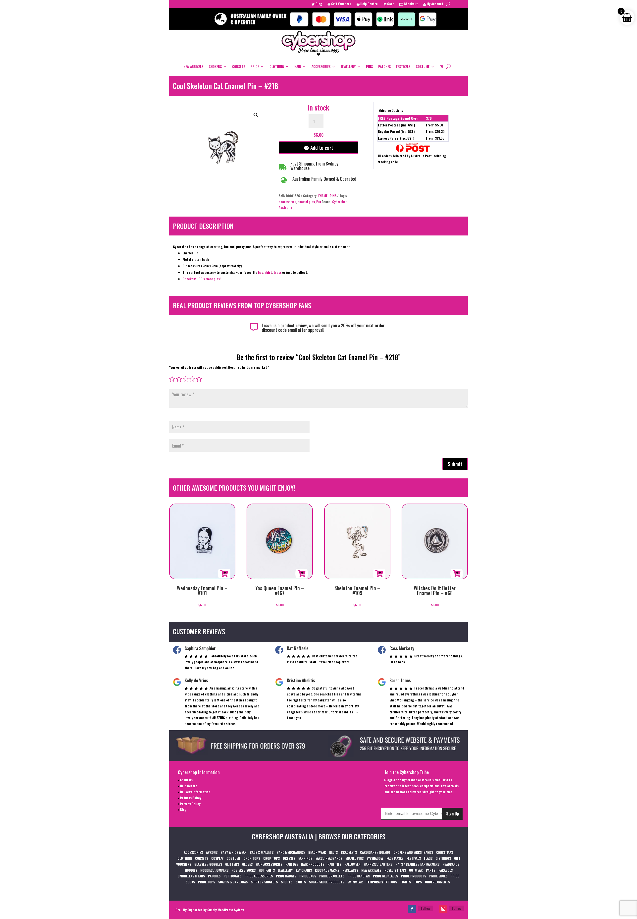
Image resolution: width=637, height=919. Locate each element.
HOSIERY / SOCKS (244, 870)
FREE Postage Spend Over (398, 118)
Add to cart (321, 147)
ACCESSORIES (321, 66)
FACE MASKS (394, 858)
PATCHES (384, 66)
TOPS (418, 881)
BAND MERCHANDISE (291, 852)
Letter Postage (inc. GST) (396, 124)
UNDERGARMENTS (437, 881)
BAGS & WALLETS (261, 852)
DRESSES (289, 858)
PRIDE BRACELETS (331, 875)
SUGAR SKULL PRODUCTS (326, 881)
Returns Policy (190, 797)
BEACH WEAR (317, 852)
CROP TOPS (252, 858)
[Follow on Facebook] (412, 909)
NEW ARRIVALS (193, 66)
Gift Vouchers (340, 4)
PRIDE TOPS (206, 881)
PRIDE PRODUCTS (413, 875)
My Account (434, 4)
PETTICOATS (232, 875)
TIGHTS (405, 881)
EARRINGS (305, 858)
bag (260, 272)
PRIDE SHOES (438, 875)
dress (277, 272)
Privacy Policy (190, 803)
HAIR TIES (334, 864)
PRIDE (255, 66)
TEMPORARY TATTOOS (381, 881)
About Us (186, 779)
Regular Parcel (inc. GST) (396, 131)
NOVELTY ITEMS (395, 870)
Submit (455, 464)
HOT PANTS (267, 870)
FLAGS (428, 858)
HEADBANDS (451, 864)
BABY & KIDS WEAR (234, 852)
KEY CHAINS (304, 870)
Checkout (410, 4)
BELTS (333, 852)
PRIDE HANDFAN (359, 875)
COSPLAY (217, 858)
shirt (268, 272)
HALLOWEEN (352, 864)
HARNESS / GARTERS (378, 864)
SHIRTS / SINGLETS (264, 881)
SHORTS (286, 881)
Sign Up (452, 814)
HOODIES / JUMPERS (214, 870)
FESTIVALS (403, 66)
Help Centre (369, 4)
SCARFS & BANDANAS (233, 881)
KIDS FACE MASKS (327, 870)
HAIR (297, 66)
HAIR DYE (291, 864)
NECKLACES (350, 870)
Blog (318, 4)
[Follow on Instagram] (443, 909)
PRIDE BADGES (286, 875)
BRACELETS (349, 852)
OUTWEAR (416, 870)
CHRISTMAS (444, 852)
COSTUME (422, 66)
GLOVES (247, 864)
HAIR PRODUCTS (312, 864)
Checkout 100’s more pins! (202, 278)
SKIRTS (301, 881)
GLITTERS (232, 864)
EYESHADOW (375, 858)
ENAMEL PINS (327, 195)
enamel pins (306, 201)
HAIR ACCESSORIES (269, 864)
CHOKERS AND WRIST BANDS (413, 852)
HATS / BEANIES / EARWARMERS (417, 864)
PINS (369, 66)
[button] (255, 115)
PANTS (430, 870)
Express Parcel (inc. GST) (396, 138)
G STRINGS (443, 858)
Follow (425, 908)
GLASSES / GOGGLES (208, 864)
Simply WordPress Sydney (225, 909)
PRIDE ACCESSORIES (259, 875)
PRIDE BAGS (307, 875)
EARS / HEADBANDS (329, 858)
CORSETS (238, 66)
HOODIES (191, 870)
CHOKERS (215, 66)
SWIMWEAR (355, 881)
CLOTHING (276, 66)
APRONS (211, 852)
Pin (318, 201)
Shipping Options (390, 110)
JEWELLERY (348, 66)
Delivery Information (194, 791)
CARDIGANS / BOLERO (375, 852)
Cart (390, 4)
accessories (287, 201)
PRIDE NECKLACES (385, 875)
